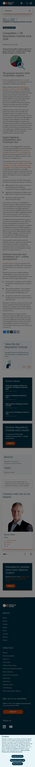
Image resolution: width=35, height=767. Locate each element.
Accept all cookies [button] (17, 756)
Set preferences (17, 763)
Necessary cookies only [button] (17, 760)
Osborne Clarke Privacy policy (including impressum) (15, 750)
